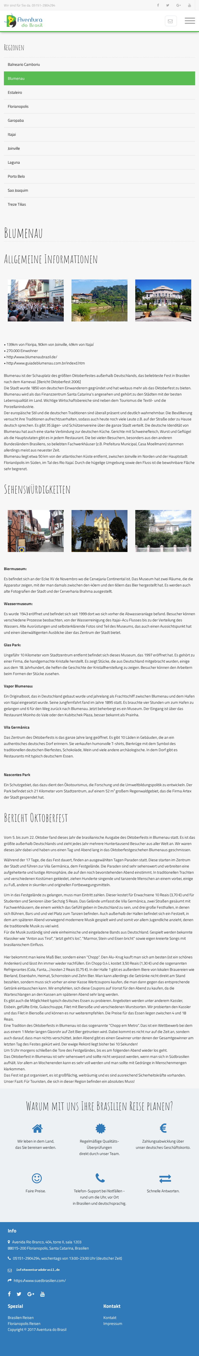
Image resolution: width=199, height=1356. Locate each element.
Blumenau (16, 78)
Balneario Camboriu (24, 64)
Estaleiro (15, 92)
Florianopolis (18, 106)
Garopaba (16, 120)
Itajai (12, 134)
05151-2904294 (43, 5)
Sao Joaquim (18, 190)
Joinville (14, 148)
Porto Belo (16, 176)
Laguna (14, 162)
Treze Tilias (17, 204)
